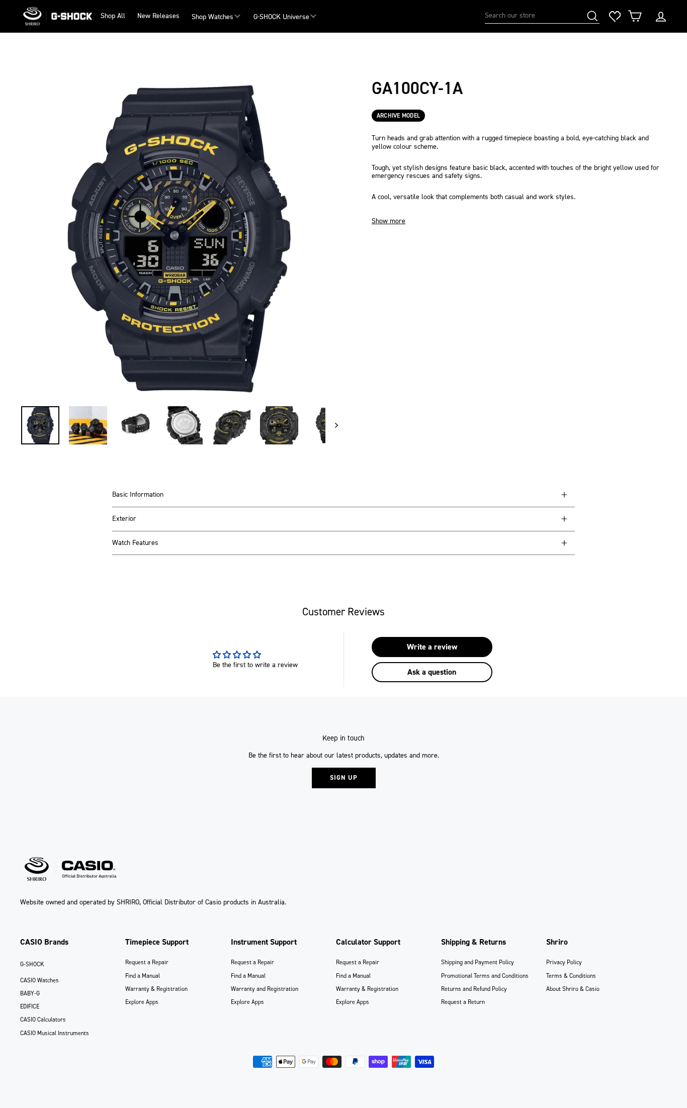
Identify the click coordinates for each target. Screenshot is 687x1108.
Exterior (124, 518)
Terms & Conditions (571, 976)
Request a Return (463, 1002)
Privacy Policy (564, 962)
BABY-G (30, 993)
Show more (388, 221)
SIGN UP (344, 777)
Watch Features (135, 542)
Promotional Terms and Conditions (485, 976)
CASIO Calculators (43, 1019)
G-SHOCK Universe (281, 17)
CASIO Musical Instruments (54, 1033)
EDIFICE (29, 1006)
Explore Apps (141, 1002)
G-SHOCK (32, 964)
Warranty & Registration (156, 989)
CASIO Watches (39, 980)
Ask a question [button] (431, 672)
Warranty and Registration (264, 989)
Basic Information (137, 494)
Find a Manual (142, 976)
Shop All (113, 16)
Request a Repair (146, 962)
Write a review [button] (432, 646)
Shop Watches (212, 17)
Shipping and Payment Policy (477, 962)
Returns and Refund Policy (474, 989)
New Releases (158, 16)
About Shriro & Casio (572, 989)
